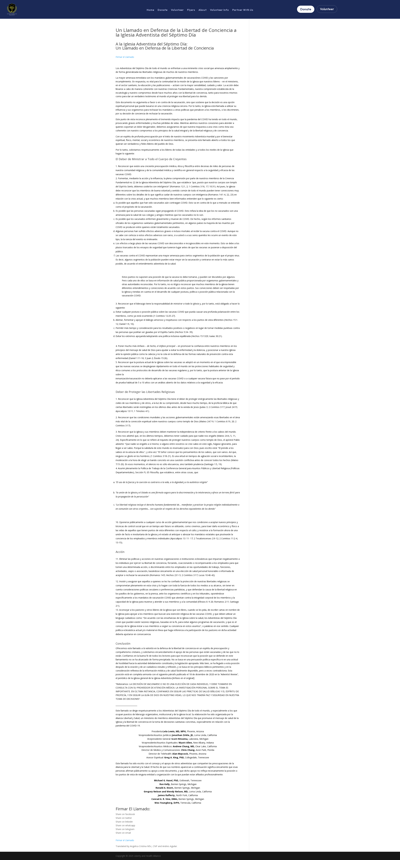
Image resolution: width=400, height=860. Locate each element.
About (202, 10)
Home (150, 10)
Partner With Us (242, 10)
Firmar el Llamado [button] (125, 56)
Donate (163, 10)
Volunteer (177, 10)
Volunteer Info (219, 10)
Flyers (191, 10)
